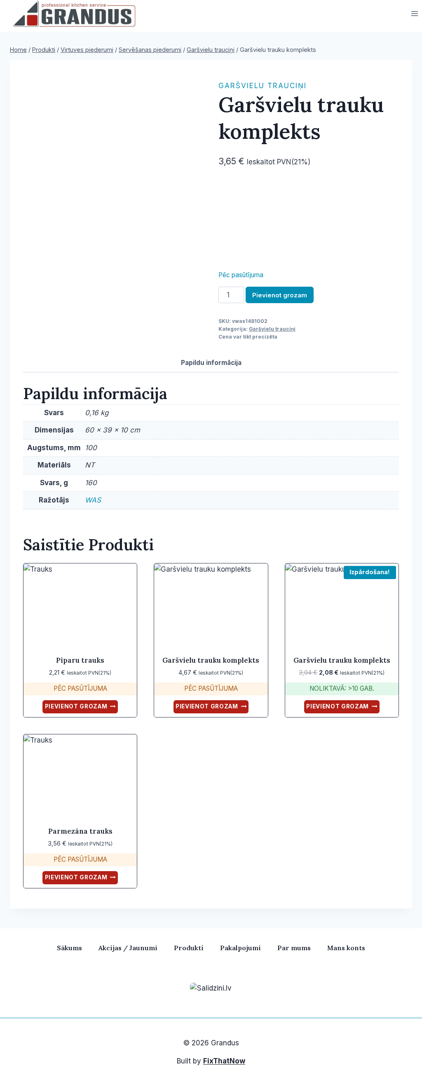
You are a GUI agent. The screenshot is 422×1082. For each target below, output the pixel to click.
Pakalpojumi (240, 948)
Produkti (189, 948)
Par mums (294, 948)
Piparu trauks (80, 660)
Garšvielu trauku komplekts (210, 660)
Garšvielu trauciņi (262, 86)
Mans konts (346, 948)
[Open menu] (414, 13)
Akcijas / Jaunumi (127, 948)
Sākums (69, 948)
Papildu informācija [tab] (211, 363)
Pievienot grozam (279, 295)
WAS (93, 500)
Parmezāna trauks (80, 831)
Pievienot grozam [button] (76, 706)
